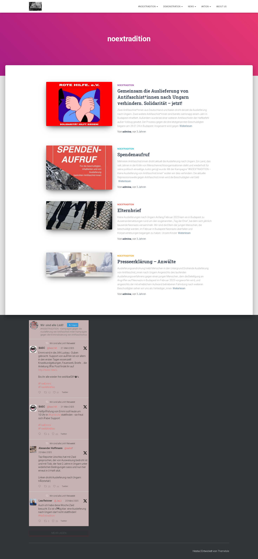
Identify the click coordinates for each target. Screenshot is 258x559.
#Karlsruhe (54, 414)
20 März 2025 (45, 452)
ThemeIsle (223, 551)
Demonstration (172, 6)
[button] (157, 6)
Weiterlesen (186, 126)
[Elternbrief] (79, 215)
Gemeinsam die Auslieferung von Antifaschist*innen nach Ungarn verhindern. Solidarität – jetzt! (153, 97)
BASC (42, 348)
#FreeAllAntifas (46, 387)
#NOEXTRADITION (147, 6)
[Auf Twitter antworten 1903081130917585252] (40, 392)
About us (221, 6)
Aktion (205, 6)
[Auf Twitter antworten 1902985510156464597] (40, 434)
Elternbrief (129, 210)
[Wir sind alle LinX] (35, 6)
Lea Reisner (45, 500)
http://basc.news (47, 370)
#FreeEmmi (44, 383)
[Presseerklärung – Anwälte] (79, 265)
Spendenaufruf (133, 154)
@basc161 (52, 348)
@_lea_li (58, 501)
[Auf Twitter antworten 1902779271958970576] (40, 521)
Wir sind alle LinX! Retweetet (62, 343)
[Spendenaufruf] (79, 168)
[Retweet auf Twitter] (47, 343)
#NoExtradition (46, 515)
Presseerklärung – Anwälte (146, 261)
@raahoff (68, 448)
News (191, 6)
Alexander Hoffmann (50, 448)
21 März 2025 (67, 348)
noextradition (125, 85)
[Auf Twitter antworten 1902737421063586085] (40, 486)
